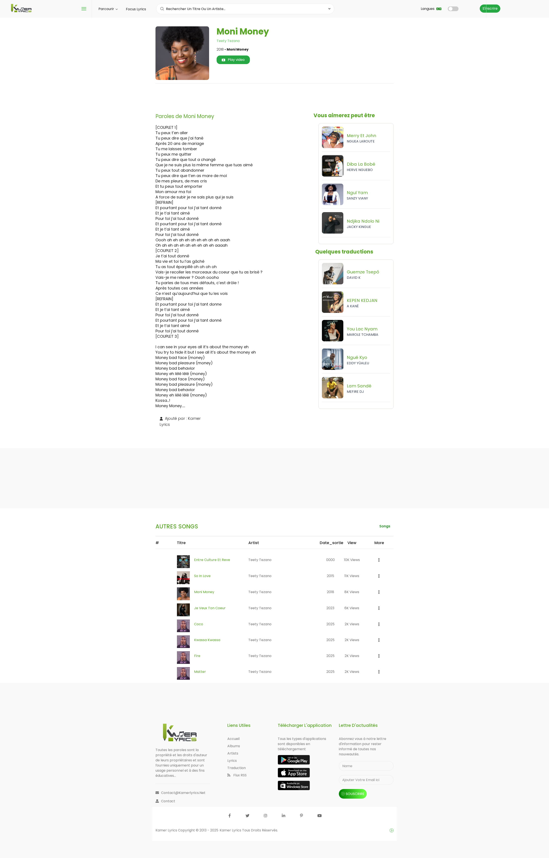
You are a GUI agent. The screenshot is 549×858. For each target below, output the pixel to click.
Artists (232, 753)
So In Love (202, 575)
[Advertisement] (274, 96)
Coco (198, 624)
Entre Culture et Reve (212, 559)
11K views (351, 575)
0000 (330, 559)
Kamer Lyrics (231, 830)
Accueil (233, 738)
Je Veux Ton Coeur (210, 608)
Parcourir (106, 8)
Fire (197, 655)
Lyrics (232, 760)
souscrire (355, 793)
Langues (428, 8)
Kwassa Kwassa (207, 640)
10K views (352, 559)
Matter (200, 671)
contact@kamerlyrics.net (183, 792)
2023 (330, 608)
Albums (233, 746)
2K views (352, 624)
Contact (168, 801)
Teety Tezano (228, 40)
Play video (236, 59)
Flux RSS (239, 775)
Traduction (236, 767)
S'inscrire (490, 8)
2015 (330, 575)
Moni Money (204, 592)
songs (384, 526)
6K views (351, 608)
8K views (351, 592)
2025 (330, 624)
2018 (330, 592)
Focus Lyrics (136, 9)
